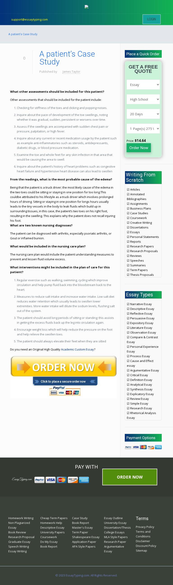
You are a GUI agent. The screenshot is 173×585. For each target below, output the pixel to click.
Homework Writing (20, 518)
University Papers (52, 532)
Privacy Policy (145, 527)
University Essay (115, 523)
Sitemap (141, 550)
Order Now (138, 147)
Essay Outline (113, 518)
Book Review (17, 532)
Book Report (48, 546)
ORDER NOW (130, 477)
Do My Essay (49, 542)
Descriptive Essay (52, 527)
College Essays (114, 532)
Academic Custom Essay (77, 349)
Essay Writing (17, 551)
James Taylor (71, 71)
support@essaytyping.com (29, 19)
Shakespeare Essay (86, 537)
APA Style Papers (84, 546)
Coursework (48, 537)
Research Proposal (21, 537)
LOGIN (151, 19)
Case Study (80, 518)
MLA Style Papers (116, 537)
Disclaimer (143, 541)
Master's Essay (82, 527)
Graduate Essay (19, 542)
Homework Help (51, 523)
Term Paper (80, 532)
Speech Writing (18, 546)
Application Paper (84, 542)
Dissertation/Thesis (117, 527)
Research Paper (115, 542)
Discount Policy (146, 546)
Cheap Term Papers (54, 518)
